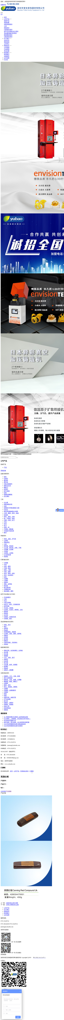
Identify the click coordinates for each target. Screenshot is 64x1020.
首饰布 (6, 644)
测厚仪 (6, 659)
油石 (5, 506)
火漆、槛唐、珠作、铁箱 (11, 513)
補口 (5, 626)
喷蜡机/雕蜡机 (8, 494)
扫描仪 (6, 478)
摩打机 (6, 482)
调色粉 (6, 628)
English (6, 59)
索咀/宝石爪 (7, 485)
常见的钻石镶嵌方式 (10, 720)
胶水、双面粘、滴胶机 (10, 686)
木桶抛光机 (7, 589)
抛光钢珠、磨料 (8, 591)
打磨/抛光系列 (24, 771)
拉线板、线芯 (8, 618)
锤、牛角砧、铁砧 (9, 518)
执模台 (6, 582)
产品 (5, 467)
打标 (5, 599)
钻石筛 (6, 661)
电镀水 (6, 635)
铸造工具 (6, 706)
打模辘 (6, 562)
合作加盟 (6, 58)
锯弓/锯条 (7, 491)
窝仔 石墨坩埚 (8, 678)
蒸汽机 (6, 639)
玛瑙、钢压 (7, 568)
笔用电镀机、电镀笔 (10, 632)
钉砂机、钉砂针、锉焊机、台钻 (13, 609)
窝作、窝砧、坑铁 (9, 516)
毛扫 (5, 564)
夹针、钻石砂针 (8, 575)
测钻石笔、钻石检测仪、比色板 (13, 650)
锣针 (5, 477)
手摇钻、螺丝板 (8, 529)
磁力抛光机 (7, 587)
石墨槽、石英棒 (8, 549)
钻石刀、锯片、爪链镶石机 (12, 604)
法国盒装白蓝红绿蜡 (12, 903)
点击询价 (3, 791)
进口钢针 (6, 496)
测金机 (6, 668)
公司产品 (6, 19)
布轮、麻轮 (7, 566)
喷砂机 (6, 613)
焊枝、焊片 (7, 624)
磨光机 (6, 480)
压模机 (6, 688)
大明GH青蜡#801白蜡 (12, 904)
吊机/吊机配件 (8, 484)
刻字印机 (6, 606)
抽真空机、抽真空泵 (10, 697)
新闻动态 (6, 45)
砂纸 (5, 492)
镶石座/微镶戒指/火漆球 (11, 511)
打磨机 (6, 580)
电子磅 (6, 663)
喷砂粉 (6, 611)
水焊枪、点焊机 (8, 553)
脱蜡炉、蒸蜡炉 (8, 702)
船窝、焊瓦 (7, 685)
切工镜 (6, 654)
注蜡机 (6, 692)
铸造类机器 (7, 708)
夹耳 (5, 523)
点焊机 (6, 540)
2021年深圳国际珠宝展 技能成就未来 (15, 724)
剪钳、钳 (6, 527)
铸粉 (5, 695)
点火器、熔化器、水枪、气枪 (12, 547)
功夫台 (6, 509)
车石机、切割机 (8, 608)
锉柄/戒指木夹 (8, 504)
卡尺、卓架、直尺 (9, 657)
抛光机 (6, 585)
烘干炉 (6, 701)
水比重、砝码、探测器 (10, 664)
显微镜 (6, 655)
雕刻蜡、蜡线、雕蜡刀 (10, 681)
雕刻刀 (6, 487)
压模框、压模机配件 (10, 690)
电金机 (6, 630)
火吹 (5, 544)
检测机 (6, 666)
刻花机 (6, 515)
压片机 (6, 615)
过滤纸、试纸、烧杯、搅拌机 (12, 633)
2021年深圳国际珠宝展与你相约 (13, 725)
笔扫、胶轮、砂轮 (9, 573)
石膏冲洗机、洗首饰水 (10, 642)
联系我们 (6, 52)
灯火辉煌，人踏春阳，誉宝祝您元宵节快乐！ (17, 718)
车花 (5, 601)
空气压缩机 (7, 699)
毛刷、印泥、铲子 (9, 520)
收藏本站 (3, 4)
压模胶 (6, 683)
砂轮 (5, 577)
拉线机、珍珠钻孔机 (10, 616)
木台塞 (6, 502)
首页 (5, 17)
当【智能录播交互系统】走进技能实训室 (16, 717)
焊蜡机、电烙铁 (8, 704)
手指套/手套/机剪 (9, 531)
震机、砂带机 (8, 584)
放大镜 (6, 652)
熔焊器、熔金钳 (8, 546)
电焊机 (6, 556)
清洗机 (6, 637)
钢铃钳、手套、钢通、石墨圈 (12, 679)
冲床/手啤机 (7, 602)
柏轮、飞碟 (7, 570)
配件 (5, 532)
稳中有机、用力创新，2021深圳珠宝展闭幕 (16, 722)
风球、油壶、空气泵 (10, 539)
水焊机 (6, 551)
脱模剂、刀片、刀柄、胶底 (12, 676)
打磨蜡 (6, 578)
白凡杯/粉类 (7, 554)
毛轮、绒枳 (7, 571)
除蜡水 (6, 640)
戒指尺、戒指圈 (8, 670)
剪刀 (5, 525)
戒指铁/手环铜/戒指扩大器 (11, 508)
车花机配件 (7, 597)
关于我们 (6, 38)
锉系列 (6, 489)
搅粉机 (6, 709)
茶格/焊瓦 (7, 542)
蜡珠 (5, 694)
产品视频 (8, 791)
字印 (5, 522)
